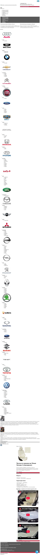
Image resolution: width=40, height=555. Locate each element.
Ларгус (5, 411)
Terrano (5, 251)
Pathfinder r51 (6, 249)
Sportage (5, 183)
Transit (5, 112)
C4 (4, 86)
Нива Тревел (6, 412)
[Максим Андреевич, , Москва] (2, 431)
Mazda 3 (5, 206)
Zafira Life (6, 265)
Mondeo (5, 111)
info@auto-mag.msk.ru (4, 542)
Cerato (5, 178)
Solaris (5, 164)
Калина (5, 410)
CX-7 (5, 209)
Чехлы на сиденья (5, 10)
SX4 (5, 353)
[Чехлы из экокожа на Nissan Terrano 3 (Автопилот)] (23, 461)
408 (4, 277)
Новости (3, 14)
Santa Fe (5, 163)
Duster (5, 289)
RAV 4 (5, 380)
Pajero (5, 234)
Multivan (5, 394)
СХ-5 (5, 208)
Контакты (4, 15)
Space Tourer (6, 87)
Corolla (5, 377)
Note (5, 248)
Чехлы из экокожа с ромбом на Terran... (23, 541)
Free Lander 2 (6, 195)
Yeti (5, 307)
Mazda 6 (5, 207)
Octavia (5, 306)
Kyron (5, 330)
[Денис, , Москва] (2, 420)
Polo (5, 396)
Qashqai (5, 250)
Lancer (5, 232)
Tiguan (5, 397)
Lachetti (5, 75)
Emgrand (5, 124)
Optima (5, 180)
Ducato (5, 98)
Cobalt (5, 73)
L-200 (5, 231)
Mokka (5, 264)
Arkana (5, 288)
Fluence (5, 290)
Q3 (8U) (5, 40)
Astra (5, 263)
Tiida (5, 252)
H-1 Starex (6, 161)
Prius (5, 379)
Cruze (5, 74)
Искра (5, 409)
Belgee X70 (6, 52)
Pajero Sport (6, 235)
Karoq (5, 305)
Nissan (17, 446)
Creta (5, 159)
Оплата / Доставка (5, 18)
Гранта (5, 408)
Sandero (5, 292)
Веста (5, 407)
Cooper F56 (6, 220)
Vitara (5, 354)
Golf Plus (5, 393)
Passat (5, 395)
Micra (5, 247)
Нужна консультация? (4, 553)
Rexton (5, 331)
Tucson (5, 166)
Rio (4, 181)
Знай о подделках (5, 13)
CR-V (5, 148)
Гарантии (4, 12)
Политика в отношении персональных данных (8, 547)
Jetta (5, 392)
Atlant (5, 319)
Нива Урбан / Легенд (7, 413)
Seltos (5, 182)
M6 (4, 137)
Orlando (5, 76)
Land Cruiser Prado (7, 378)
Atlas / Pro (6, 123)
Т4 (4, 365)
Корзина (1, 554)
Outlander (5, 233)
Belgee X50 (6, 51)
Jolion (5, 136)
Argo (5, 318)
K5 (4, 179)
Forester (5, 342)
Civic (5, 147)
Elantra (5, 160)
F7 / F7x (5, 135)
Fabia (5, 303)
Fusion (5, 109)
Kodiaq (5, 304)
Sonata (5, 165)
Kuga (5, 110)
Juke (5, 246)
